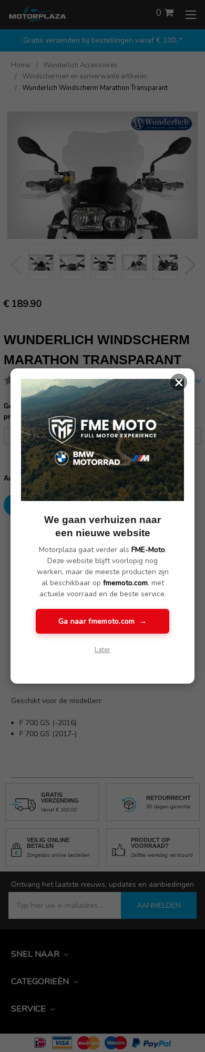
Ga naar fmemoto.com (102, 621)
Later (102, 650)
